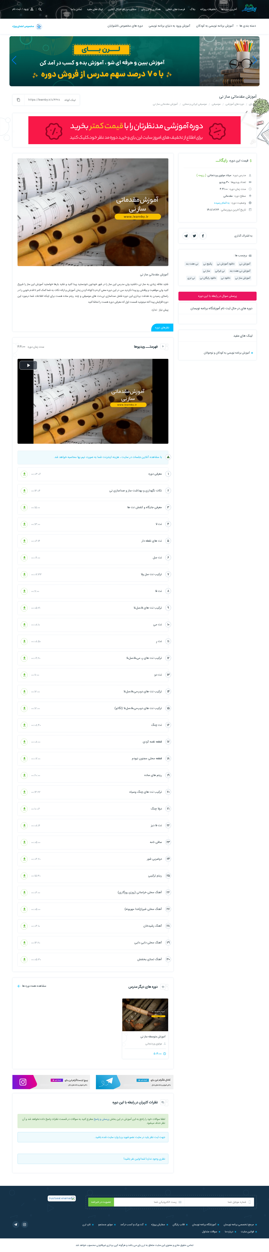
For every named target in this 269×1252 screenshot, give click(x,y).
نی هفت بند (192, 264)
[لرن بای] (249, 8)
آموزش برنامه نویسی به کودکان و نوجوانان (227, 353)
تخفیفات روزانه (208, 9)
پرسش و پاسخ (101, 1119)
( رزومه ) (201, 175)
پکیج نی (207, 264)
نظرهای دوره (162, 327)
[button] (255, 60)
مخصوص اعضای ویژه (23, 26)
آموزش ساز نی (242, 278)
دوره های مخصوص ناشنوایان (125, 25)
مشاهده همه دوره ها (33, 986)
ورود (26, 9)
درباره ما (229, 1232)
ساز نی (206, 271)
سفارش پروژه (158, 1224)
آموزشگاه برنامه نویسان (204, 1224)
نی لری (191, 278)
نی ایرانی (220, 271)
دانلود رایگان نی (208, 278)
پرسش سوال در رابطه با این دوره (217, 296)
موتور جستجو (105, 1224)
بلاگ (192, 9)
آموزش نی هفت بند (240, 271)
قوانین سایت (247, 1232)
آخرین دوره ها (229, 9)
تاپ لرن (87, 1224)
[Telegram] (15, 1224)
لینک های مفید (95, 9)
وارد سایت (113, 1137)
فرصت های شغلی (175, 9)
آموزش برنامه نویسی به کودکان (215, 25)
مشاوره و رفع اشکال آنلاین (122, 9)
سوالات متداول (209, 1232)
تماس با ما (76, 9)
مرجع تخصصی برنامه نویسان (239, 1224)
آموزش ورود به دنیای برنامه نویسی (169, 25)
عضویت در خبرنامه (101, 1202)
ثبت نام (16, 9)
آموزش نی (244, 264)
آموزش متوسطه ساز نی (152, 1036)
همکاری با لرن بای (151, 9)
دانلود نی (225, 278)
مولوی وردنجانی (154, 1044)
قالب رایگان (179, 1224)
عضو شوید (128, 1137)
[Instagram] (24, 1224)
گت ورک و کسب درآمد (132, 1224)
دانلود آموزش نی (225, 264)
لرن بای (141, 1245)
